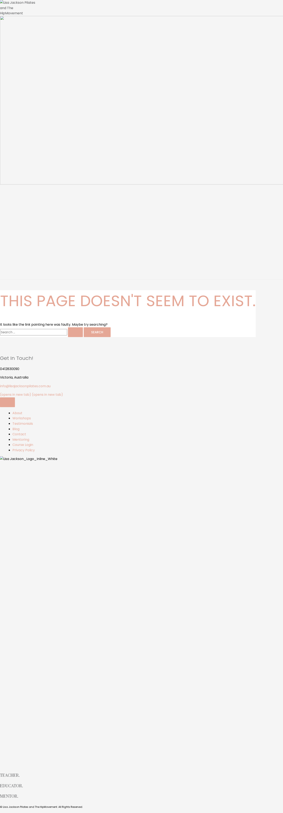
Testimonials (22, 240)
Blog (15, 429)
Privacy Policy (23, 450)
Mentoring (20, 269)
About (17, 211)
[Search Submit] (75, 332)
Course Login (22, 444)
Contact (19, 254)
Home (17, 196)
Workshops (21, 225)
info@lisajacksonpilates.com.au (25, 386)
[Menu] (7, 402)
